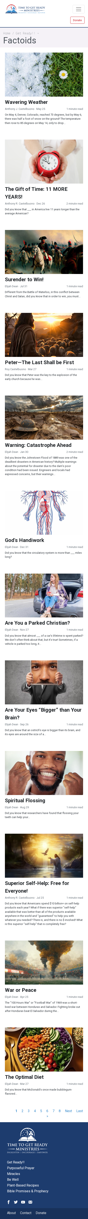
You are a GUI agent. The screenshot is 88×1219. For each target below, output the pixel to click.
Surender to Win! (24, 280)
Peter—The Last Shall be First (39, 362)
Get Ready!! (25, 33)
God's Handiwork (24, 540)
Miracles (13, 1174)
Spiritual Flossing (25, 801)
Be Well (13, 1180)
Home (6, 33)
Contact (25, 1213)
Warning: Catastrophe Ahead (38, 445)
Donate (77, 20)
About (11, 1213)
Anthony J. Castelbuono (19, 108)
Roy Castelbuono (15, 369)
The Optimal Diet (24, 1077)
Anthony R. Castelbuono (20, 203)
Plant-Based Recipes (23, 1185)
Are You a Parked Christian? (37, 623)
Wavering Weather (26, 102)
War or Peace (20, 990)
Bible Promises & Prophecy (27, 1191)
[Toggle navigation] (79, 9)
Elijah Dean (11, 286)
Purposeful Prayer (20, 1168)
